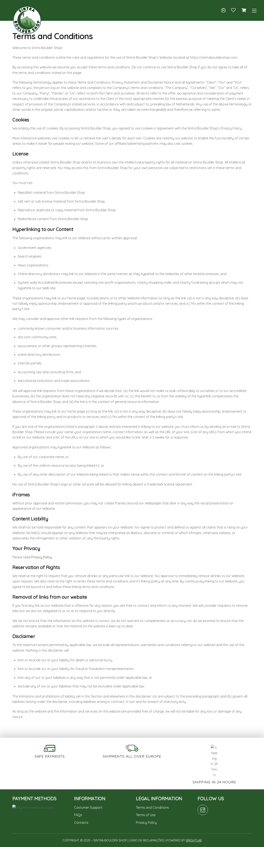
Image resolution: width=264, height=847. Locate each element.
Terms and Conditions (152, 807)
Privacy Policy (41, 557)
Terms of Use (146, 815)
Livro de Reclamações (146, 840)
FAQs (78, 815)
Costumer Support (88, 807)
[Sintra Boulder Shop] (27, 31)
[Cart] (244, 10)
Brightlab (194, 840)
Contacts (81, 822)
